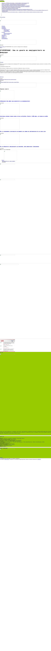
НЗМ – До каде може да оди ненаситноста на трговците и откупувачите (14, 3)
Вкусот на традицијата (8, 33)
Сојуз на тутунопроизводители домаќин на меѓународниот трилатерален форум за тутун (17, 9)
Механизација (4, 35)
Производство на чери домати (8, 161)
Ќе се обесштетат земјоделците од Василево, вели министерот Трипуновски (19, 146)
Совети (3, 36)
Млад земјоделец (7, 29)
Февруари (6, 79)
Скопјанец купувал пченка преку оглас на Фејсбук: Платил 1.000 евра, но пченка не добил (24, 116)
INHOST (39, 459)
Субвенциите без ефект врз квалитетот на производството (15, 101)
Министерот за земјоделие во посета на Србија (10, 8)
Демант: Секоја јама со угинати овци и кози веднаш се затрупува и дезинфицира (15, 6)
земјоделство (2, 79)
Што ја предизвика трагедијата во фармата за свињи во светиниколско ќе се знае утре (23, 131)
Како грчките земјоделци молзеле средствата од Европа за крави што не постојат (16, 5)
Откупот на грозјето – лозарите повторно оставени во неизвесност (13, 4)
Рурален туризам (7, 31)
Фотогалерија (4, 37)
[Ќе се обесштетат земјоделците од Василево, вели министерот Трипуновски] (9, 144)
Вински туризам (7, 34)
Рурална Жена (6, 30)
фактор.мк (1, 76)
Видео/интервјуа (5, 38)
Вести (4, 46)
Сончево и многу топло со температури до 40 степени (11, 7)
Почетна (1, 46)
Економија (4, 27)
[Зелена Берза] (2, 17)
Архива (1, 457)
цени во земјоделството (12, 79)
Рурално (3, 32)
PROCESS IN (7, 459)
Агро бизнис (4, 28)
